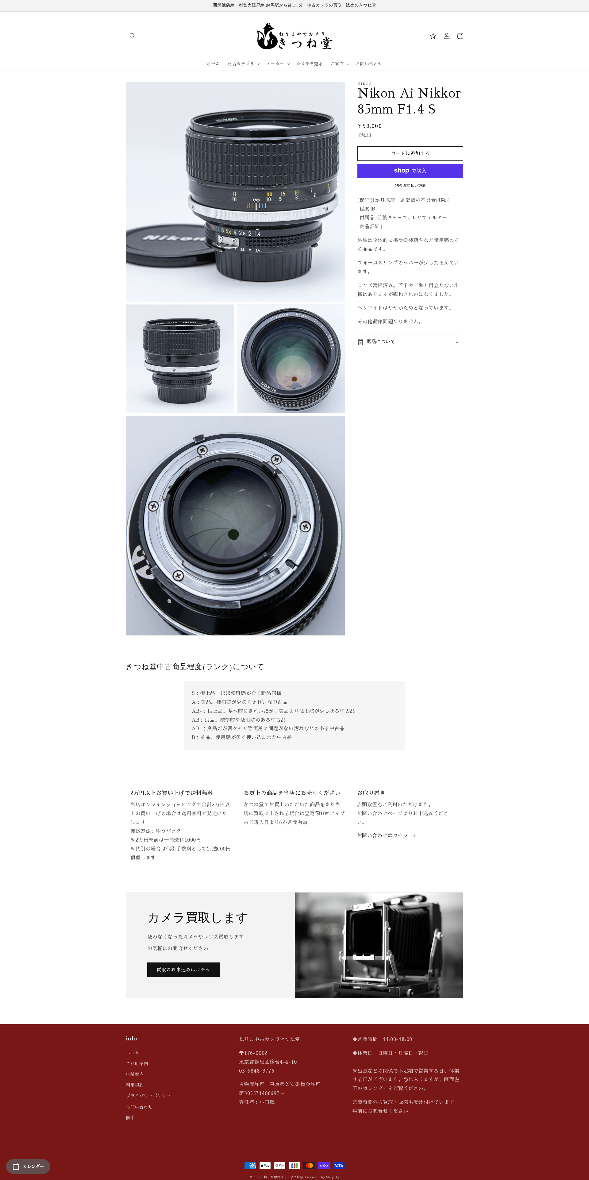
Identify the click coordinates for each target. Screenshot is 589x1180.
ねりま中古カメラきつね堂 (283, 1177)
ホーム (132, 1053)
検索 (130, 1118)
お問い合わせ (139, 1107)
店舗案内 (135, 1074)
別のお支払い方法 (410, 185)
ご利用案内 (137, 1064)
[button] (132, 36)
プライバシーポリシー (148, 1096)
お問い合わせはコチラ (382, 835)
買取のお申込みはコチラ (183, 969)
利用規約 (135, 1085)
